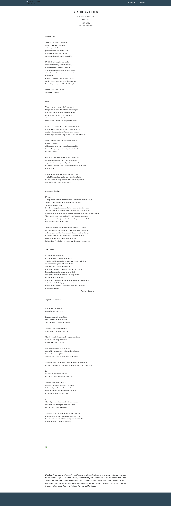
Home (130, 3)
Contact (141, 3)
